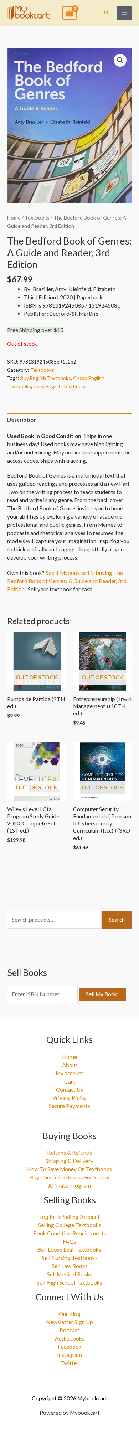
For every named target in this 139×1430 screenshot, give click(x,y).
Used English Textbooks (60, 386)
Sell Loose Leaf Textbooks (69, 1249)
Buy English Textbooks (45, 378)
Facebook (70, 1346)
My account (69, 1073)
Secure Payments (69, 1106)
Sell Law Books (70, 1266)
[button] (106, 13)
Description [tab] (22, 419)
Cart (69, 1081)
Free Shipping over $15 (35, 330)
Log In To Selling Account (69, 1217)
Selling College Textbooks (69, 1225)
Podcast (69, 1330)
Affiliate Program (69, 1185)
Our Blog (70, 1314)
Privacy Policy (69, 1098)
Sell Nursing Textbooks (70, 1258)
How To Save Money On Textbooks (69, 1169)
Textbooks (37, 218)
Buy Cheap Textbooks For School (69, 1177)
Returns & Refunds (69, 1152)
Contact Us (69, 1089)
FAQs (69, 1241)
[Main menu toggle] (124, 13)
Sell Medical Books (69, 1274)
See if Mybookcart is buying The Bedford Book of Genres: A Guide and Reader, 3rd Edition (67, 581)
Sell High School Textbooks (69, 1282)
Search (117, 919)
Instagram (69, 1355)
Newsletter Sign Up (69, 1322)
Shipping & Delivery (69, 1161)
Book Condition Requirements (69, 1233)
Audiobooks (69, 1338)
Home (14, 218)
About (69, 1065)
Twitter (69, 1363)
